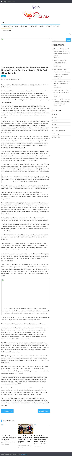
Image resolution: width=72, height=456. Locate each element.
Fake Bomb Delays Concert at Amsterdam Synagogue (8, 437)
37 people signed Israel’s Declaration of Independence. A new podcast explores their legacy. (9, 411)
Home (41, 26)
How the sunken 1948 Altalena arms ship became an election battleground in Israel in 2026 (62, 73)
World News (57, 137)
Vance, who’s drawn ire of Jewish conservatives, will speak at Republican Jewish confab (62, 52)
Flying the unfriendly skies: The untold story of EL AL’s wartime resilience (62, 101)
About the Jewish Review (10, 26)
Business (56, 114)
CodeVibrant (24, 454)
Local (55, 124)
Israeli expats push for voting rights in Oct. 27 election (60, 62)
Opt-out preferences (52, 26)
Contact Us (33, 26)
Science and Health (59, 130)
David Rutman (5, 444)
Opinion (56, 127)
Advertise (24, 26)
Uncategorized (58, 134)
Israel (3, 76)
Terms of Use (7, 30)
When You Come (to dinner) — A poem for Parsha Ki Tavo (62, 83)
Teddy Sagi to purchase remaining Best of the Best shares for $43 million (44, 411)
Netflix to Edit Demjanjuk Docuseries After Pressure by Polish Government (41, 438)
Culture (56, 117)
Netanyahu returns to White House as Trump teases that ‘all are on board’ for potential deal (25, 439)
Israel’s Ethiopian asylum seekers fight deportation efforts (61, 92)
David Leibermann (17, 79)
